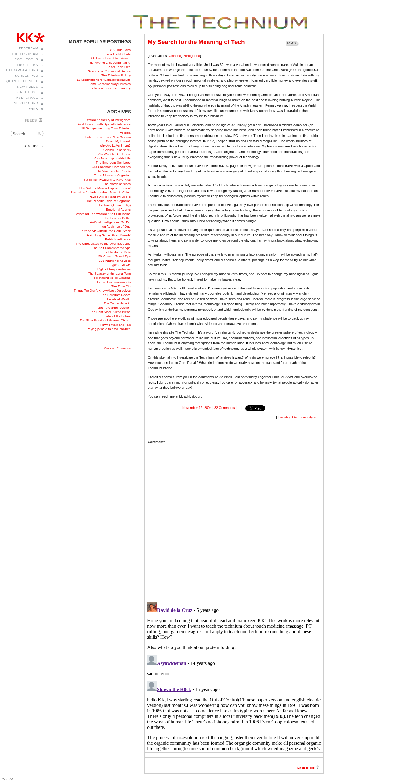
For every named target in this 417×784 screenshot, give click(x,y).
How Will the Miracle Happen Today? (105, 188)
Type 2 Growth (120, 265)
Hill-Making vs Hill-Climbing (112, 277)
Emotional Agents (118, 209)
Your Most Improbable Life (112, 158)
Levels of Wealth (119, 299)
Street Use (27, 92)
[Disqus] (234, 520)
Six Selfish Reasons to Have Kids (107, 179)
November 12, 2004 (197, 408)
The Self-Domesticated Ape (111, 248)
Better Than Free (119, 67)
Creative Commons (117, 348)
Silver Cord (26, 103)
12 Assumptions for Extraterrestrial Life (104, 79)
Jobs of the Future (118, 316)
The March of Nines (117, 184)
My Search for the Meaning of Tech (196, 42)
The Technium (25, 53)
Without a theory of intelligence (109, 120)
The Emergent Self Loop (113, 162)
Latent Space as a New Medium (108, 137)
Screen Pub (26, 75)
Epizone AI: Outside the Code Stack (105, 230)
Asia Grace (27, 97)
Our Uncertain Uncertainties (111, 167)
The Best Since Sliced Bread (110, 312)
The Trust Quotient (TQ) (114, 205)
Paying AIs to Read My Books (110, 196)
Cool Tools (26, 59)
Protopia (125, 132)
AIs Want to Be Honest (114, 154)
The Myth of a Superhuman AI (109, 62)
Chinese (175, 56)
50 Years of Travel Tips (114, 256)
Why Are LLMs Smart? (115, 145)
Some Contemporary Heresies (110, 84)
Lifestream (27, 48)
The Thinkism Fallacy (116, 75)
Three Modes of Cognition (112, 175)
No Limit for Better (118, 218)
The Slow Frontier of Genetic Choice (105, 320)
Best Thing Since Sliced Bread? (108, 235)
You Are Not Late (119, 54)
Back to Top (306, 767)
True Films (27, 64)
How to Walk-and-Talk (115, 324)
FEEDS (31, 120)
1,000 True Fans (119, 49)
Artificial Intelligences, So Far (110, 222)
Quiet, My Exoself (118, 141)
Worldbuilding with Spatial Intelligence (104, 124)
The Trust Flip (121, 286)
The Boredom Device (116, 294)
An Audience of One (116, 226)
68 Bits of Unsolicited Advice (111, 58)
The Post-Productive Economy (109, 88)
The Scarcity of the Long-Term (109, 273)
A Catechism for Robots (114, 171)
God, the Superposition (114, 307)
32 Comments (224, 408)
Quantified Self (22, 81)
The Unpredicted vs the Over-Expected (103, 243)
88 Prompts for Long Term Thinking (106, 128)
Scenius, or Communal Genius (109, 71)
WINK (33, 108)
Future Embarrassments (114, 282)
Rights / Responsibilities (114, 269)
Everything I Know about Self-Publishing (102, 213)
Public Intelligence (118, 239)
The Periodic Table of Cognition (108, 201)
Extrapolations (22, 70)
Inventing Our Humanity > (297, 417)
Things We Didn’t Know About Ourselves (102, 290)
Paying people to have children (109, 329)
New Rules (27, 86)
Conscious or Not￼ (117, 149)
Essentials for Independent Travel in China (101, 192)
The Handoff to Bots (116, 252)
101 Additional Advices (115, 260)
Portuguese (191, 56)
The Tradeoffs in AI (117, 303)
